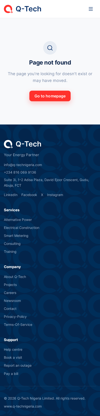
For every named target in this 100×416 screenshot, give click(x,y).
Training (10, 251)
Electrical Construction (21, 228)
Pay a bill (11, 374)
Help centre (13, 349)
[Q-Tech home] (22, 9)
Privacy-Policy (15, 316)
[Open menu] (90, 9)
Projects (10, 285)
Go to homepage (50, 96)
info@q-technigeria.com (23, 165)
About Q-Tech (15, 277)
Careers (10, 293)
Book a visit (13, 357)
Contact (10, 309)
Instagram (55, 195)
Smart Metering (16, 236)
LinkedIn (10, 195)
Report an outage (18, 365)
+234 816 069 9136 (20, 172)
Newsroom (12, 301)
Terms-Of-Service (18, 324)
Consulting (12, 243)
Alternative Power (18, 220)
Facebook (29, 195)
